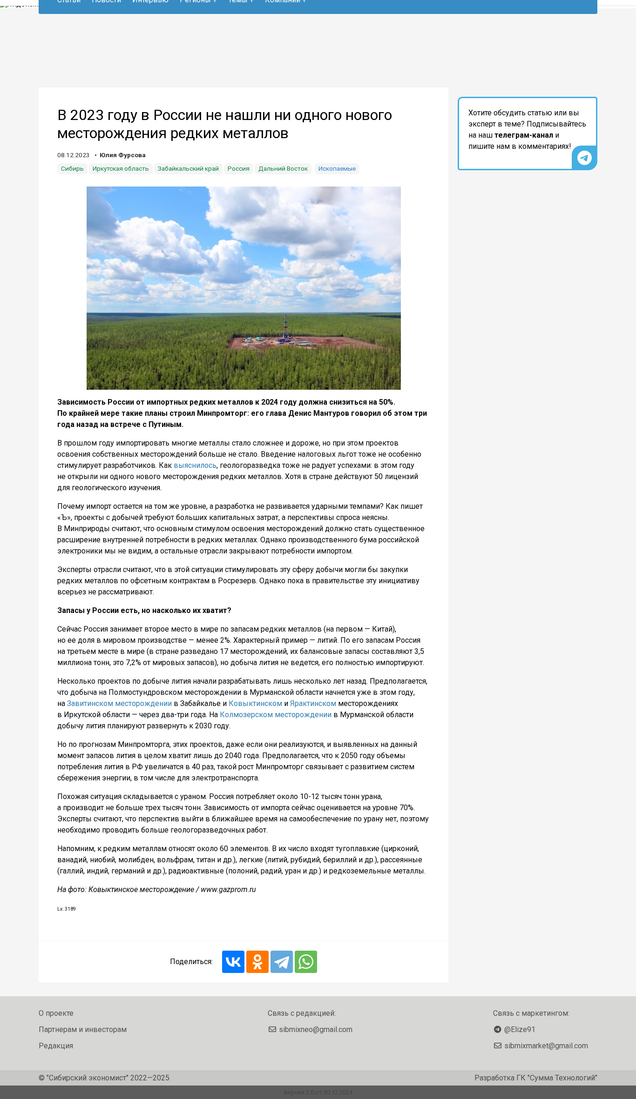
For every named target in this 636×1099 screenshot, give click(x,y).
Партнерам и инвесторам (83, 1029)
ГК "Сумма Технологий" (556, 1077)
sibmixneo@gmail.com (315, 1029)
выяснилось (195, 465)
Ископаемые (337, 168)
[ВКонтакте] (233, 962)
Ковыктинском (255, 703)
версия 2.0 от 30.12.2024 (318, 1092)
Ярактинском (313, 703)
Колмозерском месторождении (276, 714)
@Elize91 (519, 1029)
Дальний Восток (283, 168)
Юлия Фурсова (123, 155)
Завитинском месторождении (119, 703)
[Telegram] (282, 962)
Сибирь (72, 168)
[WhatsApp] (306, 962)
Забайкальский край (188, 168)
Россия (239, 168)
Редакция (56, 1045)
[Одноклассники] (257, 962)
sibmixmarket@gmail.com (546, 1045)
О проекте (56, 1013)
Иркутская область (121, 168)
